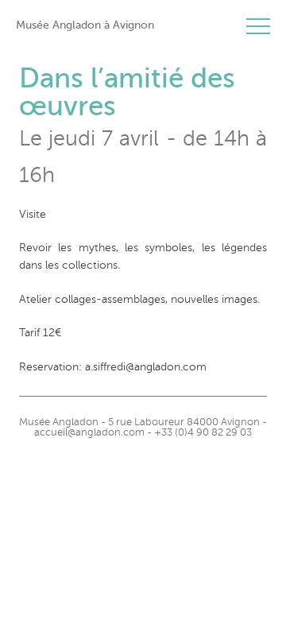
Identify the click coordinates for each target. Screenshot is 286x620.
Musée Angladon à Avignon (85, 25)
